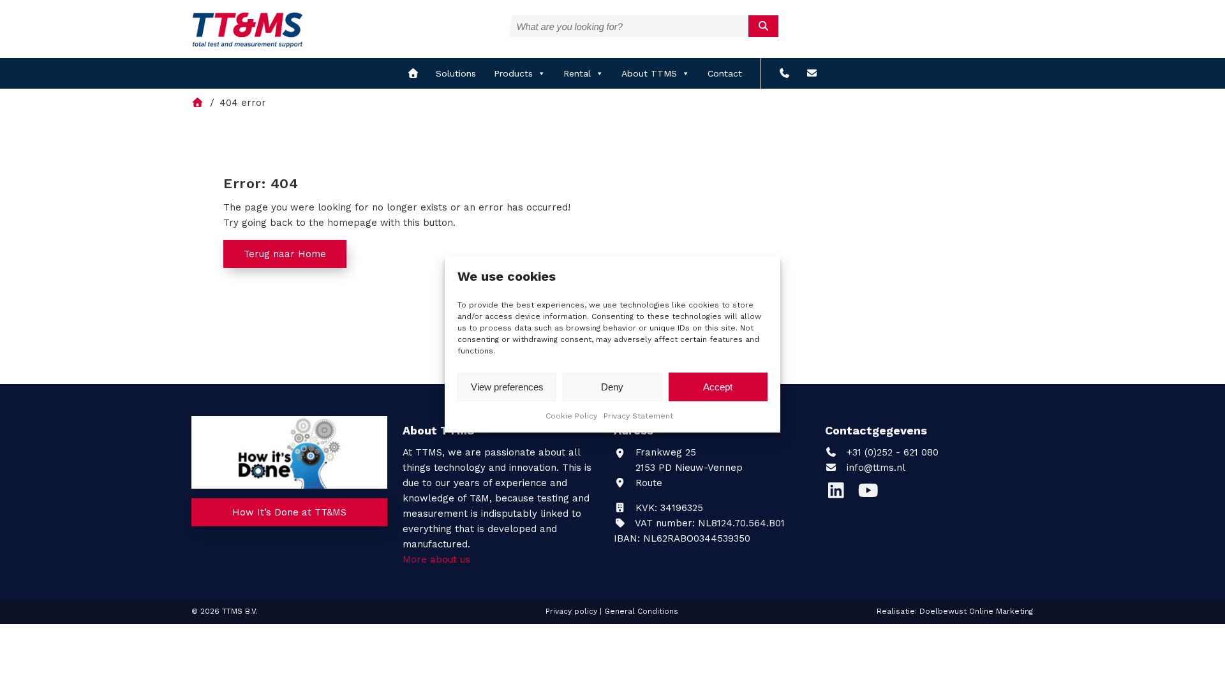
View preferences (507, 387)
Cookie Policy (571, 415)
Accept (717, 387)
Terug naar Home (285, 254)
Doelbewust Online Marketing (976, 611)
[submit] (763, 26)
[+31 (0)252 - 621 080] (784, 73)
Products (513, 73)
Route (647, 483)
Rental (577, 73)
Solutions (456, 73)
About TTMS (649, 73)
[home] (413, 73)
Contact (725, 73)
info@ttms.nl (876, 467)
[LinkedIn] (841, 494)
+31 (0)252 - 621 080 (891, 452)
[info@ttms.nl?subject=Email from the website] (812, 73)
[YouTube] (871, 494)
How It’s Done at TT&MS (289, 512)
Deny (612, 387)
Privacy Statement (638, 415)
